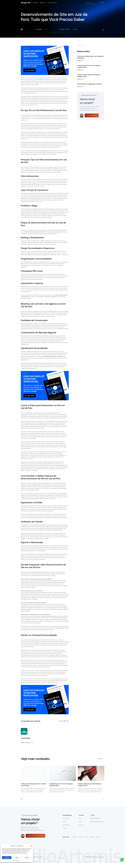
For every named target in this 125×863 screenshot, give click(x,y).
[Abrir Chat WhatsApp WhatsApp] (122, 860)
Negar (16, 857)
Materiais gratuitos (52, 2)
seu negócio (48, 168)
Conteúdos (35, 2)
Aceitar (6, 857)
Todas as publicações (26, 742)
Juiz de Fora (25, 115)
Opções (27, 857)
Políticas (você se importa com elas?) (95, 857)
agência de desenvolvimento (52, 462)
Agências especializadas (48, 616)
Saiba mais (80, 60)
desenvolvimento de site (32, 150)
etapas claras (59, 232)
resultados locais (25, 344)
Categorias (42, 2)
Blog (29, 2)
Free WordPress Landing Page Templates (89, 84)
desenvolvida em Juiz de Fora (28, 198)
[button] (31, 845)
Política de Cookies (16, 860)
